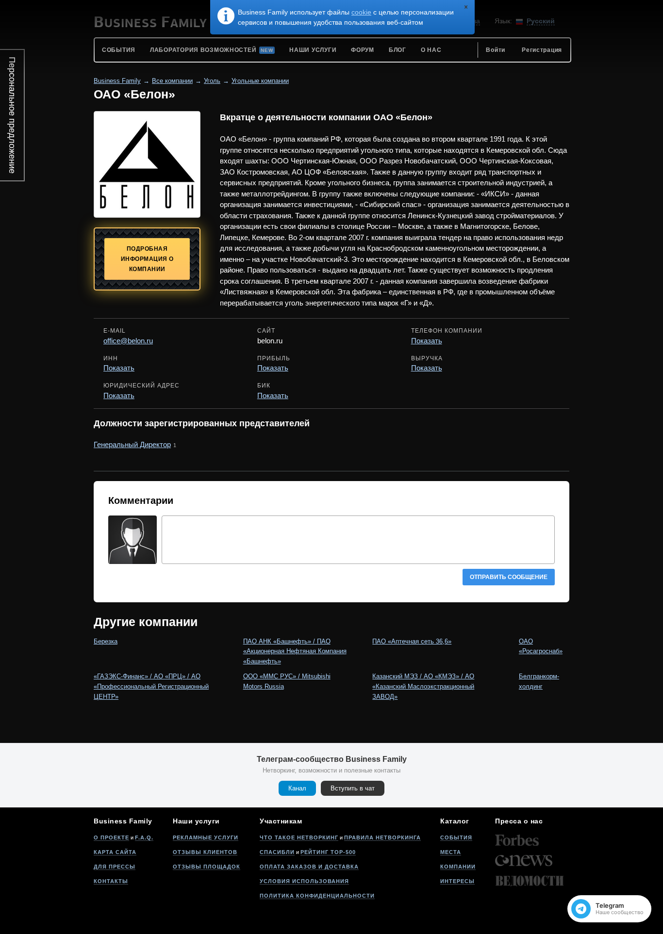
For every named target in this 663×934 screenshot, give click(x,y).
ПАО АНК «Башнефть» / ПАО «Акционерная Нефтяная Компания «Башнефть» (295, 651)
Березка (105, 641)
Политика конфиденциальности (317, 896)
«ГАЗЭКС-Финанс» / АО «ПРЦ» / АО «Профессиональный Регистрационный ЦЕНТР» (151, 686)
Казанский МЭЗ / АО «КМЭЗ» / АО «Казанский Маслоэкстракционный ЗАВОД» (423, 686)
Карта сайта (115, 852)
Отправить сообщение (508, 577)
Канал (297, 788)
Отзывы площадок (206, 867)
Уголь (212, 80)
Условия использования (304, 881)
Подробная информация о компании (147, 259)
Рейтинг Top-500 (328, 852)
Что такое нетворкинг (299, 837)
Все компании (172, 80)
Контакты (111, 881)
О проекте (111, 837)
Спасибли (277, 852)
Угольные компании (260, 80)
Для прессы (114, 867)
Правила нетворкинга (382, 837)
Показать (426, 341)
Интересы (457, 881)
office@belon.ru (128, 341)
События (456, 837)
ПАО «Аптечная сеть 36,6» (411, 641)
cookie (361, 12)
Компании (458, 867)
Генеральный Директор (132, 444)
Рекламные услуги (205, 837)
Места (450, 852)
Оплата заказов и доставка (309, 867)
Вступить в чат (353, 788)
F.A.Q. (144, 837)
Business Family (117, 80)
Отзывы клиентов (205, 852)
